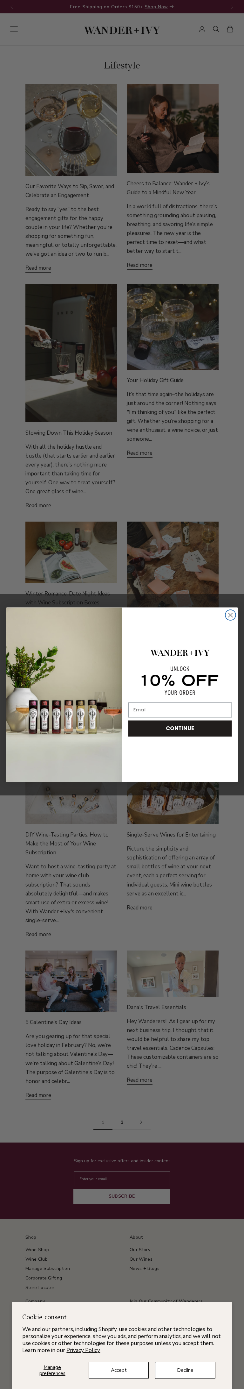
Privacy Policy (83, 1350)
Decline (185, 1370)
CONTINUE (180, 728)
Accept (119, 1370)
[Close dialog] (230, 615)
